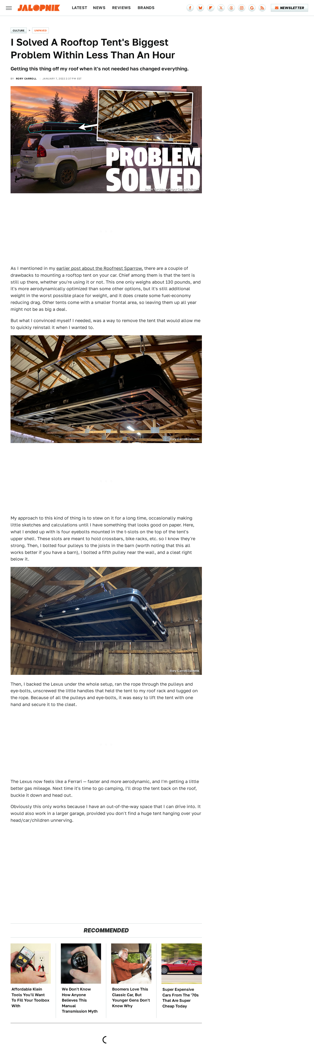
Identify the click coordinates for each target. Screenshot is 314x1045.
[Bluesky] (200, 8)
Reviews (121, 7)
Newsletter (292, 7)
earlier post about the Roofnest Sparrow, (99, 268)
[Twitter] (221, 8)
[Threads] (231, 8)
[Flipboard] (210, 8)
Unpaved (40, 30)
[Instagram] (241, 8)
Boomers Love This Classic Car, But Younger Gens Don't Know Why (131, 997)
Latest (79, 7)
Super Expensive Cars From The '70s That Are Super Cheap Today (180, 997)
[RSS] (262, 8)
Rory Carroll (26, 78)
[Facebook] (190, 8)
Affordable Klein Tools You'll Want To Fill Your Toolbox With (30, 997)
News (99, 7)
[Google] (252, 8)
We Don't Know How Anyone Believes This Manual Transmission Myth (80, 1000)
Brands (146, 7)
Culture (19, 30)
